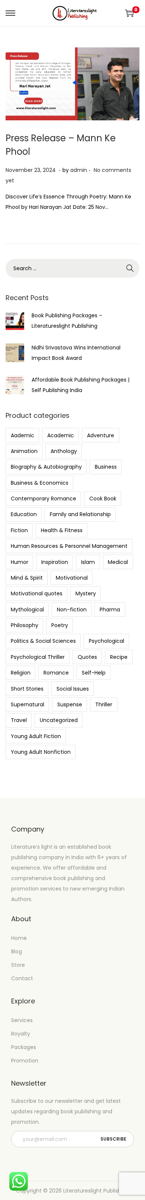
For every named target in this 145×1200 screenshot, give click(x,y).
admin (78, 170)
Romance (56, 672)
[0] (129, 13)
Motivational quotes (36, 593)
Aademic (22, 435)
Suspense (69, 704)
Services (22, 1020)
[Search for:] (72, 268)
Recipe (119, 657)
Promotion (24, 1060)
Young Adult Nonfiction (41, 752)
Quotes (87, 657)
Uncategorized (59, 720)
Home (19, 938)
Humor (19, 562)
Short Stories (27, 688)
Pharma (110, 609)
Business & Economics (39, 483)
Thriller (103, 704)
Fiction (19, 530)
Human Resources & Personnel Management (69, 546)
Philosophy (24, 625)
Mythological (27, 609)
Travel (19, 720)
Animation (24, 451)
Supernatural (27, 704)
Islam (88, 562)
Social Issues (73, 688)
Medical (118, 562)
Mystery (85, 593)
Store (18, 965)
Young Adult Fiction (36, 736)
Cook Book (102, 498)
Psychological (106, 641)
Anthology (64, 451)
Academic (60, 435)
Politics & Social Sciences (43, 641)
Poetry (59, 625)
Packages (23, 1047)
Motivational (72, 578)
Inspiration (54, 562)
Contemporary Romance (43, 498)
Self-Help (94, 672)
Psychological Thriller (38, 657)
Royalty (20, 1033)
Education (24, 514)
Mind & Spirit (27, 578)
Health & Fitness (62, 530)
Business (106, 467)
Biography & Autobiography (46, 467)
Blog (16, 951)
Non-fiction (72, 609)
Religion (20, 672)
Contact (22, 978)
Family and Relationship (80, 514)
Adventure (100, 435)
